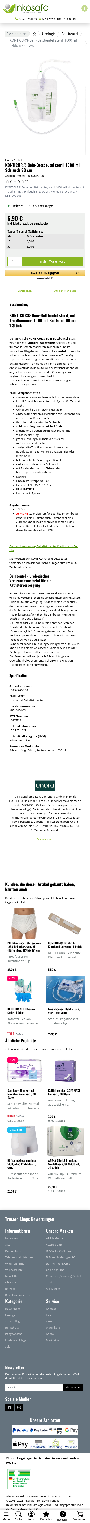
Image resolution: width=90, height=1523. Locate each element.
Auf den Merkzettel (65, 290)
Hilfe (49, 1315)
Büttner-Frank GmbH (59, 1264)
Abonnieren (72, 1387)
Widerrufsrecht (14, 1264)
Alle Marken (53, 1289)
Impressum (12, 1238)
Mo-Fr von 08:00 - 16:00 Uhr (59, 19)
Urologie (10, 1315)
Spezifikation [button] (18, 675)
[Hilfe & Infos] (84, 8)
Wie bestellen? (14, 1270)
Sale (7, 1346)
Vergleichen (25, 290)
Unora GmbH (13, 160)
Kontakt (51, 1309)
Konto (50, 1334)
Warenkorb (53, 1327)
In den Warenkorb (52, 261)
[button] (45, 274)
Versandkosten (39, 223)
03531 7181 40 (28, 19)
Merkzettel (52, 1340)
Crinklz (50, 1282)
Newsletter (12, 1276)
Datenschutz (13, 1251)
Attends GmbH (55, 1245)
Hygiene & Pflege (15, 1340)
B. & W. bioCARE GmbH (60, 1251)
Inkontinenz (12, 1309)
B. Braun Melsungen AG (60, 1257)
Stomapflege (13, 1321)
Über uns (11, 1282)
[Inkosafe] (27, 8)
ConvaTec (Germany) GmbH (63, 1276)
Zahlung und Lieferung (19, 1257)
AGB (7, 1245)
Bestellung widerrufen (18, 1295)
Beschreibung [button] (18, 304)
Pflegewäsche (13, 1334)
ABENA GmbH (54, 1238)
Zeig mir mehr (45, 839)
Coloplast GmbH (56, 1270)
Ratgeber (11, 1289)
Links (49, 1321)
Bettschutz (12, 1327)
